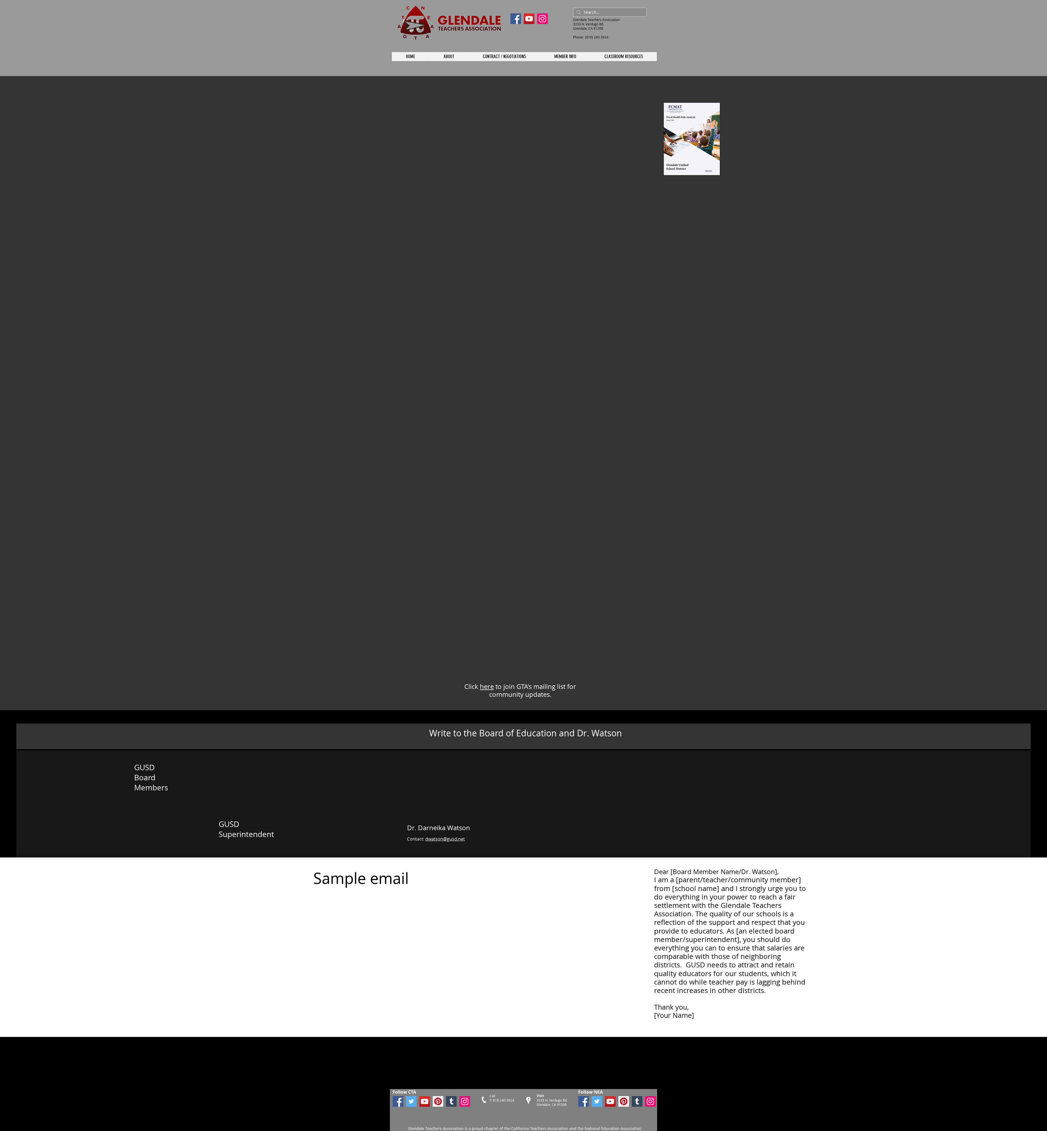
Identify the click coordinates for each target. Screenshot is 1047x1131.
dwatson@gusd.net (445, 839)
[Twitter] (411, 1101)
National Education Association (612, 1128)
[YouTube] (529, 18)
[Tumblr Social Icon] (451, 1101)
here (487, 686)
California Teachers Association (539, 1128)
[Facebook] (515, 18)
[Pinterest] (438, 1101)
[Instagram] (542, 18)
